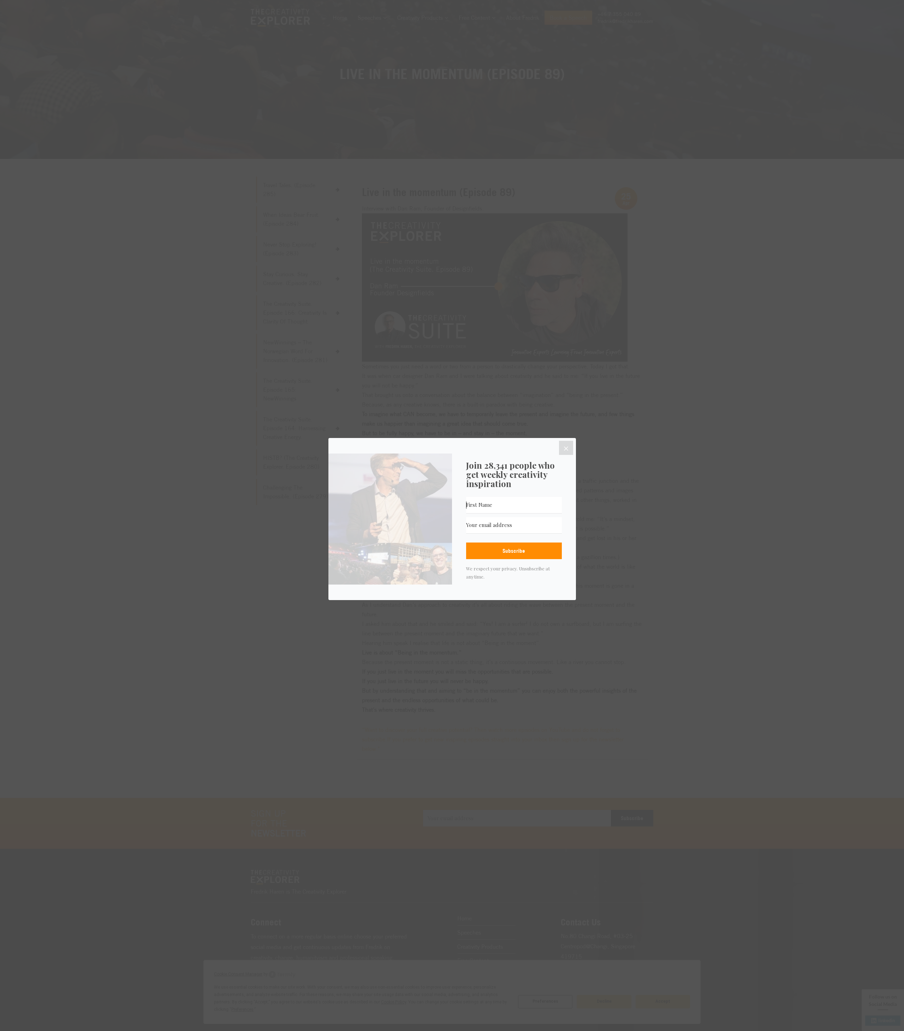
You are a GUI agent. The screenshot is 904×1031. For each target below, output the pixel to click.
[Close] (566, 448)
